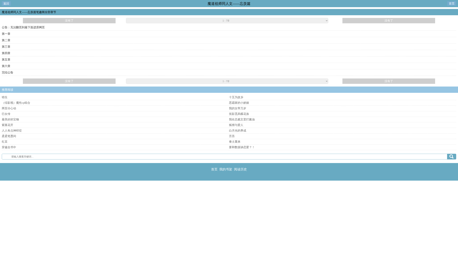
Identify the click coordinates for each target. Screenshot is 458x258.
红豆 (5, 141)
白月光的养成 (237, 130)
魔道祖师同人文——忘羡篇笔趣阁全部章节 (29, 12)
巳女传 (6, 113)
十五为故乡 (236, 97)
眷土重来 (234, 141)
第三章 (6, 46)
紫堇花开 (7, 124)
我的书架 (225, 169)
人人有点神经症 (12, 130)
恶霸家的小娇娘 (239, 102)
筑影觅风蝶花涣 (239, 113)
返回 (6, 3)
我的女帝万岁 (237, 108)
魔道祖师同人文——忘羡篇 (229, 4)
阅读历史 (240, 169)
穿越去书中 (9, 147)
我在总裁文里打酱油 (242, 119)
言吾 (232, 136)
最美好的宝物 (10, 119)
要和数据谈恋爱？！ (242, 147)
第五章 (6, 59)
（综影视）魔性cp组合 (16, 102)
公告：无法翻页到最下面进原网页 (23, 27)
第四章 (6, 53)
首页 (452, 3)
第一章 (6, 33)
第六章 (6, 66)
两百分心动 (9, 108)
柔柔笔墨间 (9, 136)
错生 (5, 97)
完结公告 (7, 72)
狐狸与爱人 (236, 124)
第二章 (6, 40)
